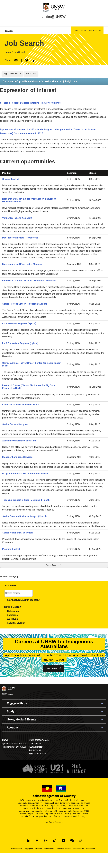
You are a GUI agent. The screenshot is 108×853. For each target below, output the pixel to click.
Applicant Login (12, 74)
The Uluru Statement (54, 822)
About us (13, 727)
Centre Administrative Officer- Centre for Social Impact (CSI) (31, 364)
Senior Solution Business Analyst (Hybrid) (24, 516)
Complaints (90, 848)
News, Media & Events (21, 719)
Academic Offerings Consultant (19, 440)
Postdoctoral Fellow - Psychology (20, 237)
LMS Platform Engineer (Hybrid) (19, 323)
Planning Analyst (11, 549)
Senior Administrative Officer (17, 532)
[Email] (16, 60)
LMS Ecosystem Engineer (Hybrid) (20, 343)
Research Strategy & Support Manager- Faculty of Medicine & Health (29, 200)
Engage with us (17, 703)
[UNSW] (54, 7)
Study (10, 711)
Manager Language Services (17, 457)
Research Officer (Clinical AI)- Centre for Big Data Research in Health (28, 386)
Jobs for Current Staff (86, 30)
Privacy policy (16, 848)
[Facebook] (21, 60)
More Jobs (53, 565)
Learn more (51, 668)
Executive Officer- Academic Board (20, 404)
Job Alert (31, 74)
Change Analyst (10, 179)
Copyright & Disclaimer (33, 848)
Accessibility (49, 848)
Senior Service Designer (15, 424)
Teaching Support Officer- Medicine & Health (26, 500)
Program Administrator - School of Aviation (25, 473)
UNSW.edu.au (7, 694)
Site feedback (78, 848)
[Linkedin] (32, 60)
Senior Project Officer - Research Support (24, 303)
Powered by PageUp (9, 576)
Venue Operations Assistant (17, 218)
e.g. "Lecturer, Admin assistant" (23, 600)
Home (7, 52)
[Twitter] (27, 60)
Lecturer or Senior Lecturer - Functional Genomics (29, 280)
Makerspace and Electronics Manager (22, 264)
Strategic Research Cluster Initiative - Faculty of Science (30, 102)
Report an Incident (64, 848)
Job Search (19, 52)
